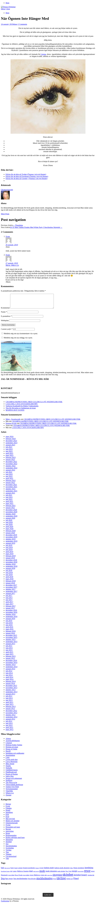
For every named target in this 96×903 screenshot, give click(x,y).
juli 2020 (9, 520)
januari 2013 (10, 709)
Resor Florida (18, 875)
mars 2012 (9, 729)
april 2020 (9, 526)
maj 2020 (9, 524)
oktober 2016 (10, 614)
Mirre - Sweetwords (13, 419)
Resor (8, 833)
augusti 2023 (10, 445)
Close (8, 9)
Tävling (8, 850)
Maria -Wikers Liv (12, 265)
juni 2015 (9, 648)
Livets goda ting (12, 759)
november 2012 (11, 713)
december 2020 (11, 510)
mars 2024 (9, 436)
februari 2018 (11, 581)
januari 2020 (10, 533)
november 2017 (11, 587)
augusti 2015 (10, 644)
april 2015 (9, 652)
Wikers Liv (10, 793)
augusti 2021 (10, 493)
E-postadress (6, 316)
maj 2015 (9, 650)
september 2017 (11, 591)
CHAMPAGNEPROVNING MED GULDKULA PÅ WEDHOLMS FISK (34, 402)
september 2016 (11, 616)
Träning (8, 854)
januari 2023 (10, 460)
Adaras (8, 739)
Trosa (54, 879)
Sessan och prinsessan (14, 778)
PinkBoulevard (11, 772)
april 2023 (9, 453)
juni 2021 (9, 497)
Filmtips (9, 808)
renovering (10, 831)
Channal (9, 743)
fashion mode (49, 868)
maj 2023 (9, 451)
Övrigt (8, 825)
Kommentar (5, 308)
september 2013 (11, 692)
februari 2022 (11, 480)
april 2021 (9, 501)
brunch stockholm (29, 868)
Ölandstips (18, 225)
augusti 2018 (10, 568)
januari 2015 (10, 658)
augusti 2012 (10, 719)
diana (15, 24)
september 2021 (11, 491)
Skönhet (9, 842)
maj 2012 (9, 725)
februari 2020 (11, 531)
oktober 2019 (10, 539)
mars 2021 (9, 503)
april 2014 (9, 677)
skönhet (68, 874)
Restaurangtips (11, 835)
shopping (57, 874)
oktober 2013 (10, 690)
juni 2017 (9, 598)
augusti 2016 (10, 619)
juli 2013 (9, 696)
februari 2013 (11, 706)
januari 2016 (10, 633)
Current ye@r (7, 329)
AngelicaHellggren (13, 741)
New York (68, 871)
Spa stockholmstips (20, 879)
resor (87, 870)
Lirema (43, 54)
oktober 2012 (10, 715)
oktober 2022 (10, 466)
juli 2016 (9, 621)
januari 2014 (10, 683)
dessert (37, 868)
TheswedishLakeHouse (14, 785)
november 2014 (11, 663)
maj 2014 (9, 675)
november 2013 (11, 688)
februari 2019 (11, 556)
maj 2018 (9, 575)
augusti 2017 (10, 593)
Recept (8, 829)
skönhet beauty (80, 875)
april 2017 (9, 602)
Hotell (8, 810)
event (41, 868)
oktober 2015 (10, 639)
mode (42, 870)
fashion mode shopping (62, 868)
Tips (7, 852)
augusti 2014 (10, 669)
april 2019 (9, 552)
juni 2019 (9, 547)
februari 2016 (11, 631)
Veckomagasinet (12, 789)
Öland (76, 878)
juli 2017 (9, 596)
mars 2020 (9, 529)
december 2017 (11, 585)
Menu (3, 9)
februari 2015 (11, 656)
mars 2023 (9, 455)
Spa (7, 844)
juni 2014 (9, 673)
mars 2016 (9, 629)
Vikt (7, 858)
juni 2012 (9, 723)
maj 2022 (9, 476)
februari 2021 (11, 506)
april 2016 (9, 627)
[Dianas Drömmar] (8, 7)
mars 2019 (9, 554)
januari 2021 (10, 508)
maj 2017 (9, 600)
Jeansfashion (10, 755)
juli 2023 (9, 447)
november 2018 (11, 562)
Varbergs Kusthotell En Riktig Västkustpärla (22, 406)
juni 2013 (9, 698)
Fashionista (5, 901)
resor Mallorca (35, 875)
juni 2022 (9, 474)
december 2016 (11, 610)
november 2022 (11, 464)
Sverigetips (10, 848)
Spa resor (9, 878)
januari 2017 (10, 608)
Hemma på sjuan (12, 747)
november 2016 (11, 612)
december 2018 (11, 560)
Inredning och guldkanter (15, 753)
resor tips (49, 875)
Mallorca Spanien (23, 871)
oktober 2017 (10, 589)
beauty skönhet (18, 868)
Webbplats (5, 320)
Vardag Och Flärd (12, 787)
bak (2, 867)
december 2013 (11, 686)
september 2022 (11, 468)
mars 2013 (9, 704)
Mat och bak (10, 819)
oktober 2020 (10, 514)
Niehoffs (9, 768)
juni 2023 (9, 449)
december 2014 (11, 660)
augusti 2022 (10, 470)
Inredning (9, 812)
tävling (61, 878)
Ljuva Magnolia (11, 762)
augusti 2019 (10, 543)
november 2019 (11, 537)
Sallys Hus (10, 776)
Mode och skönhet (12, 821)
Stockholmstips (11, 846)
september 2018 (11, 566)
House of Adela (11, 749)
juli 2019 (9, 545)
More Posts (5, 214)
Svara (8, 236)
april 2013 (9, 702)
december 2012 (11, 711)
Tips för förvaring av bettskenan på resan (21, 408)
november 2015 (11, 637)
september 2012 (11, 717)
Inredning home (5, 871)
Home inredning (78, 868)
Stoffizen (9, 780)
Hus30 (8, 751)
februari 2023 (11, 457)
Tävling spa (69, 879)
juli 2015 (9, 646)
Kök (7, 814)
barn (12, 868)
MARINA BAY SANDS (15, 410)
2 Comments (22, 24)
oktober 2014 (10, 665)
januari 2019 (10, 558)
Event (8, 806)
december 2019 (11, 535)
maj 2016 (9, 625)
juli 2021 (9, 495)
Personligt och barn (13, 827)
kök (11, 871)
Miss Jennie (10, 764)
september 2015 (11, 642)
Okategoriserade (7, 190)
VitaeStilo (9, 791)
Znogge (8, 795)
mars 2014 (9, 679)
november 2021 (11, 487)
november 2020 (11, 512)
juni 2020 (9, 522)
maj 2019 (9, 549)
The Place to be (11, 782)
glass (71, 868)
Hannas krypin (11, 423)
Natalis (8, 766)
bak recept (7, 868)
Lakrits (15, 871)
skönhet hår (91, 875)
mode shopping (51, 871)
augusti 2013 (10, 694)
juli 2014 (9, 671)
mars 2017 (9, 604)
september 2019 (11, 541)
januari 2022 (10, 483)
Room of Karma (12, 774)
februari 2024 (11, 439)
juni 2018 (9, 573)
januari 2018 (10, 583)
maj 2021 (9, 499)
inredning (89, 867)
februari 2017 (11, 606)
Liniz (7, 757)
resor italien (26, 875)
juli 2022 (9, 472)
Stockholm (32, 879)
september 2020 (11, 516)
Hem (7, 3)
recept (74, 871)
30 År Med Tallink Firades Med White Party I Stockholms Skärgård (36, 227)
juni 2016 (9, 623)
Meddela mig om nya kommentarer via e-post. (21, 333)
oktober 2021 (10, 489)
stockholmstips (44, 878)
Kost (7, 817)
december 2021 (11, 485)
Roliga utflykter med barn (15, 837)
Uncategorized (11, 856)
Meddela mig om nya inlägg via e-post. (18, 338)
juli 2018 (9, 570)
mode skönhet (61, 871)
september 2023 (11, 443)
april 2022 (9, 478)
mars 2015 (9, 654)
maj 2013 (9, 700)
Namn (4, 312)
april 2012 (9, 727)
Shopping (9, 840)
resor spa (44, 875)
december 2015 (11, 635)
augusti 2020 (10, 518)
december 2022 (11, 462)
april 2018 (9, 577)
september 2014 (11, 667)
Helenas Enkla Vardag (14, 745)
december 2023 (11, 441)
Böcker (8, 804)
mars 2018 (9, 579)
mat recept (36, 871)
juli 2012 (9, 721)
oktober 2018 (10, 564)
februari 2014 (11, 681)
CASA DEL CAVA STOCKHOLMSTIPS (21, 404)
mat (31, 871)
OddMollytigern (12, 770)
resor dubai (11, 875)
